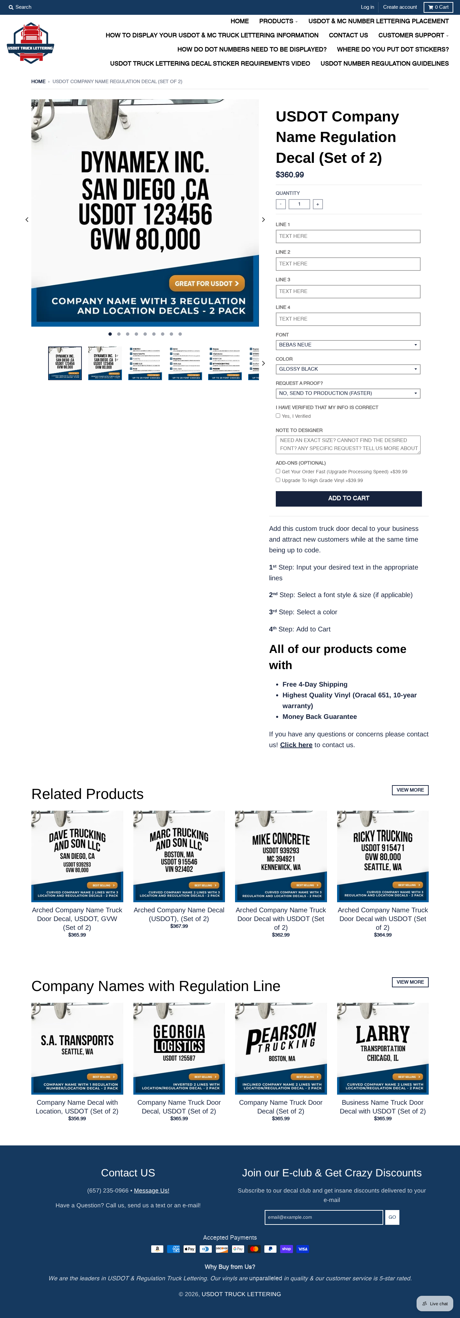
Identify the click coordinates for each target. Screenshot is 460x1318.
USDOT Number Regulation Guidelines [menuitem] (385, 64)
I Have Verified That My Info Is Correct (327, 407)
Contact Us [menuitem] (348, 36)
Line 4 (283, 307)
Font (282, 335)
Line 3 (283, 280)
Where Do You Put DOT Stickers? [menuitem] (393, 50)
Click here (296, 744)
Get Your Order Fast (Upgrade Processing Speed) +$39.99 (344, 472)
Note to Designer (299, 430)
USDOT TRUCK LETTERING (241, 1294)
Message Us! (151, 1190)
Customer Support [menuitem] (411, 36)
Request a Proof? (299, 383)
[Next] (263, 219)
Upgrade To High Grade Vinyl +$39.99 (322, 480)
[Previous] (27, 219)
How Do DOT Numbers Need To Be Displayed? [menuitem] (252, 50)
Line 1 (283, 224)
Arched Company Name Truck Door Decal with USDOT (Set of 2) (281, 918)
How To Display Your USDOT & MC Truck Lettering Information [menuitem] (212, 36)
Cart (442, 7)
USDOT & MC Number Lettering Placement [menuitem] (378, 22)
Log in (367, 7)
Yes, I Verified (296, 416)
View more (410, 790)
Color (284, 359)
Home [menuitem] (240, 22)
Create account (400, 7)
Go (392, 1217)
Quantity (288, 193)
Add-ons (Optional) (301, 463)
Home (38, 81)
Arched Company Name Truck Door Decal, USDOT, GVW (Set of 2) (77, 918)
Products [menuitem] (276, 22)
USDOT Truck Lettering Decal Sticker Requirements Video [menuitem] (210, 64)
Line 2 (283, 252)
